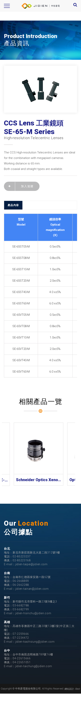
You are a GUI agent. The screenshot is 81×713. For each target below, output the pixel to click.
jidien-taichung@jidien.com (33, 666)
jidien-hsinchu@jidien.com (33, 613)
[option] (40, 89)
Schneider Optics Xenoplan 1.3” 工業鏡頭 (38, 479)
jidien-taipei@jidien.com (31, 564)
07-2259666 (21, 633)
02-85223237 (22, 556)
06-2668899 (21, 580)
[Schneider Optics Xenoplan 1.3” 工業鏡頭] (38, 448)
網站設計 (69, 689)
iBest (77, 689)
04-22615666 (22, 658)
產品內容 (13, 205)
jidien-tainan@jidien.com (32, 588)
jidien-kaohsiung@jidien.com (35, 641)
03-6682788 (21, 605)
